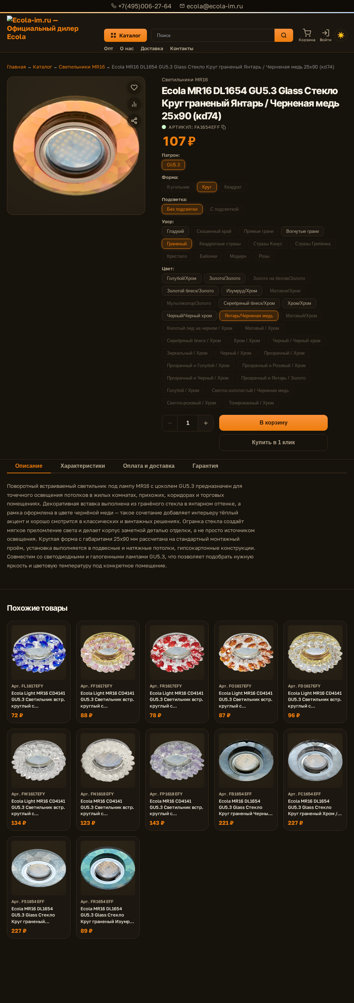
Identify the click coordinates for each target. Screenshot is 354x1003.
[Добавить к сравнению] (134, 104)
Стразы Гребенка (312, 243)
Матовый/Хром (301, 315)
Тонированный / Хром (251, 402)
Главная (16, 67)
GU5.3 (173, 164)
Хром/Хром (299, 303)
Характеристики (82, 466)
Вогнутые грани (302, 231)
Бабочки (208, 256)
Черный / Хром (235, 353)
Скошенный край (214, 231)
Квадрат (233, 187)
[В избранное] (134, 87)
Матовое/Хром (285, 290)
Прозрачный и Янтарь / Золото (273, 378)
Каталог (130, 35)
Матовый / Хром (262, 328)
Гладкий (175, 231)
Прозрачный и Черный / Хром (198, 378)
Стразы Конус (267, 243)
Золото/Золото (224, 278)
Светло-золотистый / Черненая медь (250, 390)
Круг (207, 187)
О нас (127, 48)
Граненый (177, 243)
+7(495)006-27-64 (144, 6)
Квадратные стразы (220, 243)
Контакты (181, 48)
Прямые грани (258, 231)
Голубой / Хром (183, 390)
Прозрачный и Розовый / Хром (274, 365)
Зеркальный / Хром (187, 353)
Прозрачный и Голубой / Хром (198, 365)
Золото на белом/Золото (279, 278)
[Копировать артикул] (223, 127)
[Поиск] (283, 35)
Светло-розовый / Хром (191, 402)
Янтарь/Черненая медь (249, 315)
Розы (264, 256)
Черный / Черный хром (296, 340)
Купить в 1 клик (273, 442)
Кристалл (177, 256)
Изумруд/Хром (241, 290)
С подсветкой (224, 209)
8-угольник (178, 187)
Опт (108, 48)
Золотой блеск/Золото (190, 290)
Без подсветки (182, 209)
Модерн (238, 256)
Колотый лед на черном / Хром (199, 328)
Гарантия (205, 466)
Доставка (152, 48)
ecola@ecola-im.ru (215, 6)
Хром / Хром (247, 340)
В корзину (274, 423)
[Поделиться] (134, 121)
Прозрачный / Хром (284, 353)
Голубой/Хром (181, 278)
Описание (29, 466)
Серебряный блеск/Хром (249, 303)
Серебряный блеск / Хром (194, 340)
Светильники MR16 (82, 67)
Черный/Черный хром (189, 315)
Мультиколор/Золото (189, 303)
